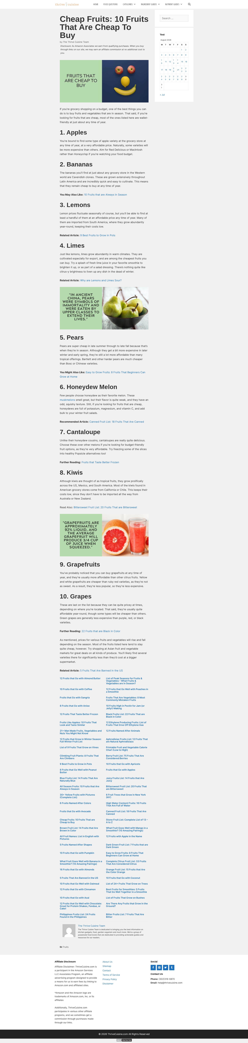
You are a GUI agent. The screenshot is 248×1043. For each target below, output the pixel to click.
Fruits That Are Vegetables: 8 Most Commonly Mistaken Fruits (125, 698)
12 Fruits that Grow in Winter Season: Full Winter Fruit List (80, 740)
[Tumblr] (171, 967)
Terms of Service (111, 975)
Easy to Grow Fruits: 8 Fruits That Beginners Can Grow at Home (124, 854)
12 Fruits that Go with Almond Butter (80, 678)
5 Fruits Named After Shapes (76, 844)
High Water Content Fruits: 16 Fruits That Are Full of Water (126, 804)
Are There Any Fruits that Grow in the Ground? (127, 904)
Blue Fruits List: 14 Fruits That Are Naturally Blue (79, 779)
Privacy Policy (110, 979)
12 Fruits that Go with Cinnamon (78, 889)
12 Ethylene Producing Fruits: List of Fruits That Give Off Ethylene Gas (126, 723)
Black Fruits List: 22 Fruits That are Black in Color (125, 715)
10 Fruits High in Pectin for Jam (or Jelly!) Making (125, 707)
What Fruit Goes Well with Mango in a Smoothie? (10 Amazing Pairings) (127, 829)
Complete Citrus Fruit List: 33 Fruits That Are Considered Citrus (126, 862)
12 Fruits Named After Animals (123, 730)
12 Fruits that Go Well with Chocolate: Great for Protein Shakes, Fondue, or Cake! (81, 906)
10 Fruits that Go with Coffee (76, 689)
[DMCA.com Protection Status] (124, 1040)
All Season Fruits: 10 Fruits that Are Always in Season (79, 787)
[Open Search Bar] (189, 4)
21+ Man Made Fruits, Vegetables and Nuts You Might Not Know (81, 732)
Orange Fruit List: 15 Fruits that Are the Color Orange (125, 870)
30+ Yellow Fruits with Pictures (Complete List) (77, 796)
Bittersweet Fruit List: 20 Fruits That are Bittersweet (126, 787)
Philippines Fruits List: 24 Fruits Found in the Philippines (77, 915)
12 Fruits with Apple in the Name (124, 836)
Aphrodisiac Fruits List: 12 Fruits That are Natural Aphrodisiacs (127, 740)
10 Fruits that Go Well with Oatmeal (79, 883)
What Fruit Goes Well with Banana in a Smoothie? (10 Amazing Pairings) (81, 862)
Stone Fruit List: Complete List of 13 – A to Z (127, 821)
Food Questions (110, 4)
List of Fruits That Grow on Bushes (125, 897)
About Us (107, 961)
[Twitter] (165, 967)
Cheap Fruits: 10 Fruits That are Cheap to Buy (77, 821)
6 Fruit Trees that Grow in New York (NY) (126, 796)
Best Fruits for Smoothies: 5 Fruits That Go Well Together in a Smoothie (126, 890)
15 (182, 62)
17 (162, 70)
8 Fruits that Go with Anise (75, 705)
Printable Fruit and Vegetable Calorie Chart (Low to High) (126, 748)
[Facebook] (153, 967)
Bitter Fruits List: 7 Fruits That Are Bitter (125, 915)
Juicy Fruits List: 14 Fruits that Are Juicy (125, 779)
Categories (128, 4)
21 (178, 70)
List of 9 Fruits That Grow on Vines (79, 747)
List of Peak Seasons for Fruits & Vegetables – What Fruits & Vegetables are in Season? (124, 681)
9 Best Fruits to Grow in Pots (97, 235)
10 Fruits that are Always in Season (105, 194)
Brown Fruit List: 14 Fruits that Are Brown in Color (79, 829)
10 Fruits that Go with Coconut (123, 878)
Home (95, 4)
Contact (107, 970)
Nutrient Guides (172, 4)
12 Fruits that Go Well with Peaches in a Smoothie (127, 690)
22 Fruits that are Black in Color (101, 631)
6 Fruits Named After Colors (75, 803)
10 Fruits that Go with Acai (74, 897)
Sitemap (107, 966)
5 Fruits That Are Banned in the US (79, 878)
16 (186, 62)
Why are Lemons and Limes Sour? (101, 280)
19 (170, 70)
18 (166, 70)
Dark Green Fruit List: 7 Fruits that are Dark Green (127, 846)
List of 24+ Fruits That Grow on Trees (127, 883)
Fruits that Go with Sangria (75, 697)
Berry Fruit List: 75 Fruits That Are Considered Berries (125, 757)
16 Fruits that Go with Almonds (77, 869)
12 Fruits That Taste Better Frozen (79, 714)
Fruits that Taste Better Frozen (100, 462)
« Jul (162, 94)
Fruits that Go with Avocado (75, 811)
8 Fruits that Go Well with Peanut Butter (78, 771)
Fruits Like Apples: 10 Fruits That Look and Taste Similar (78, 723)
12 (170, 62)
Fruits (66, 947)
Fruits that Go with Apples (120, 769)
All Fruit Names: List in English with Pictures (79, 837)
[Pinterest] (159, 967)
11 (166, 62)
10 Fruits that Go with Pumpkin (77, 853)
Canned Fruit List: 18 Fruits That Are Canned (116, 421)
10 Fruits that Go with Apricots (123, 764)
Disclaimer (108, 983)
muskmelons (67, 399)
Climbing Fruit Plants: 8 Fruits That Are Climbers (79, 757)
